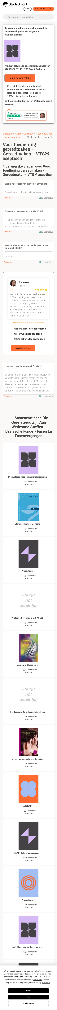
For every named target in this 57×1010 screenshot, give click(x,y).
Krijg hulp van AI (47, 198)
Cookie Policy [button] (37, 980)
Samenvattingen (25, 133)
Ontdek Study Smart (43, 9)
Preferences (28, 1003)
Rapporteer (8, 198)
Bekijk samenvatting (20, 78)
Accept (28, 991)
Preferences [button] (46, 983)
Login (27, 9)
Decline (28, 997)
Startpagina (9, 133)
